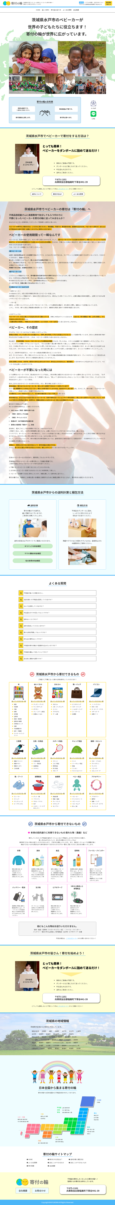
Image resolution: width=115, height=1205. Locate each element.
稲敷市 (48, 1043)
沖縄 (27, 1121)
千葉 (93, 1129)
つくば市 (35, 1040)
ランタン (74, 768)
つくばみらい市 (74, 1045)
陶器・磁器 (56, 799)
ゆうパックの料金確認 (33, 546)
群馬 (93, 1131)
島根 (42, 1116)
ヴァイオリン (95, 763)
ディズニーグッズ (38, 704)
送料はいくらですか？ (31, 619)
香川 (39, 1143)
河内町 (78, 1048)
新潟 (68, 1107)
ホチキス (35, 768)
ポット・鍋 (36, 796)
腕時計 (93, 799)
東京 (88, 1129)
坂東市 (41, 1043)
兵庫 (59, 1139)
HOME (38, 10)
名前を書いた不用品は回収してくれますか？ (38, 599)
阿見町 (71, 1048)
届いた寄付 (45, 10)
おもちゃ (55, 704)
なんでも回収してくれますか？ (34, 606)
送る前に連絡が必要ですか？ (33, 658)
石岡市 (41, 1034)
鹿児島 (24, 1121)
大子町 (48, 1045)
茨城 (88, 1131)
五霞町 (44, 1031)
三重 (71, 1112)
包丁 (34, 804)
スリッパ (16, 799)
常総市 (71, 1034)
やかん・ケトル (37, 801)
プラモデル (56, 711)
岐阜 (68, 1112)
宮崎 (21, 1121)
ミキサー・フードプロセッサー (39, 807)
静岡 (66, 1112)
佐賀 (21, 1119)
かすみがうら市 (58, 1043)
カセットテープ (96, 771)
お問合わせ (40, 1190)
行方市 (34, 1045)
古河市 (34, 1034)
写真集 (16, 707)
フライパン (36, 799)
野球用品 (55, 766)
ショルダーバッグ (77, 709)
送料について (37, 194)
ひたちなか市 (44, 1040)
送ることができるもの (56, 1163)
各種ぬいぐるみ (37, 714)
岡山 (44, 1118)
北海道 (98, 1102)
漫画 (15, 726)
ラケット (55, 761)
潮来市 (61, 1040)
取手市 (67, 1037)
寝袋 (73, 766)
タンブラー (56, 806)
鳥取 (47, 1116)
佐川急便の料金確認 (32, 560)
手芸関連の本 (18, 728)
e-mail (93, 108)
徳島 (42, 1143)
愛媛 (44, 1143)
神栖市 (75, 1043)
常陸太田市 (35, 1037)
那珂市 (75, 1040)
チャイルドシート (77, 799)
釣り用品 (55, 768)
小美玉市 (35, 1048)
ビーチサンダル (18, 804)
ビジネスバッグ (76, 704)
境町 (50, 1031)
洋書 (15, 709)
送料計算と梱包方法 (76, 1159)
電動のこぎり (18, 766)
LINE (93, 118)
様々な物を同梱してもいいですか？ (35, 632)
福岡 (19, 1119)
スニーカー (17, 796)
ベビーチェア (76, 804)
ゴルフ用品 (56, 763)
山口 (44, 1116)
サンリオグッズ (37, 707)
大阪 (56, 1139)
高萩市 (44, 1037)
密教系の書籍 (18, 721)
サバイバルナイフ (77, 771)
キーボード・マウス (97, 709)
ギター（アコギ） (97, 761)
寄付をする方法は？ (55, 1159)
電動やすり (17, 763)
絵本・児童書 (18, 731)
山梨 (63, 1107)
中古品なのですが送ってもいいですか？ (37, 613)
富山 (68, 1110)
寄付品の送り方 (56, 10)
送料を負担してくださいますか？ (34, 626)
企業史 (16, 716)
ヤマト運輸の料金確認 (33, 553)
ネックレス (95, 806)
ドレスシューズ (18, 801)
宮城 (97, 1119)
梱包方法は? (57, 194)
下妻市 (64, 1034)
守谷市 (68, 1040)
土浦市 (78, 1031)
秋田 (95, 1119)
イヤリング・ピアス (97, 804)
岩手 (97, 1115)
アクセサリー (95, 796)
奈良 (59, 1141)
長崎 (24, 1119)
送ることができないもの (78, 1163)
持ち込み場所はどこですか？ (33, 639)
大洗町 (42, 1048)
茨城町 (41, 1045)
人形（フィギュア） (58, 707)
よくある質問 (67, 10)
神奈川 (88, 1133)
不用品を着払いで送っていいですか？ (36, 652)
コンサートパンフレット (19, 734)
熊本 (26, 1119)
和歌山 (62, 1141)
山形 (95, 1117)
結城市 (48, 1034)
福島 (97, 1117)
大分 (19, 1121)
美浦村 (64, 1048)
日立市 (71, 1031)
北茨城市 (52, 1037)
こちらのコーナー (63, 189)
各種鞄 (74, 714)
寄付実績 (31, 1166)
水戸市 (64, 1031)
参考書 (16, 714)
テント (74, 761)
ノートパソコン (96, 704)
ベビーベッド (76, 801)
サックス (94, 766)
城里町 (50, 1048)
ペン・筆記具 (37, 763)
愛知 (63, 1112)
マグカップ (56, 804)
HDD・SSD (95, 707)
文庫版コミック (18, 724)
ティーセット (56, 801)
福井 (66, 1110)
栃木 (91, 1131)
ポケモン (35, 709)
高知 (47, 1143)
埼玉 (91, 1129)
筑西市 (34, 1043)
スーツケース (76, 711)
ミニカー (55, 709)
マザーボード (95, 711)
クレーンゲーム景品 (39, 711)
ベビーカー (75, 796)
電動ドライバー (18, 761)
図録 (15, 711)
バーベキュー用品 (77, 763)
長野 (66, 1107)
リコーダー (95, 768)
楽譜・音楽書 (18, 719)
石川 (63, 1110)
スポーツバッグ (76, 707)
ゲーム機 (55, 714)
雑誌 (15, 704)
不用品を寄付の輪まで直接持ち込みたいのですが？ (40, 645)
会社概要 (76, 10)
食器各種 (55, 796)
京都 (61, 1139)
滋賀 (56, 1141)
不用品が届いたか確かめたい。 (34, 593)
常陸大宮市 (35, 1031)
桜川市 (68, 1043)
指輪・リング (95, 801)
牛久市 (74, 1037)
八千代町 (56, 1045)
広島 (42, 1118)
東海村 (57, 1048)
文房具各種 (36, 761)
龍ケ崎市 (56, 1034)
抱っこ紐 (74, 806)
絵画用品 (35, 766)
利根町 (57, 1031)
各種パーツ (95, 714)
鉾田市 (64, 1045)
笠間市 (60, 1037)
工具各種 (16, 768)
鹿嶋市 (54, 1040)
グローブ (55, 771)
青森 (95, 1115)
